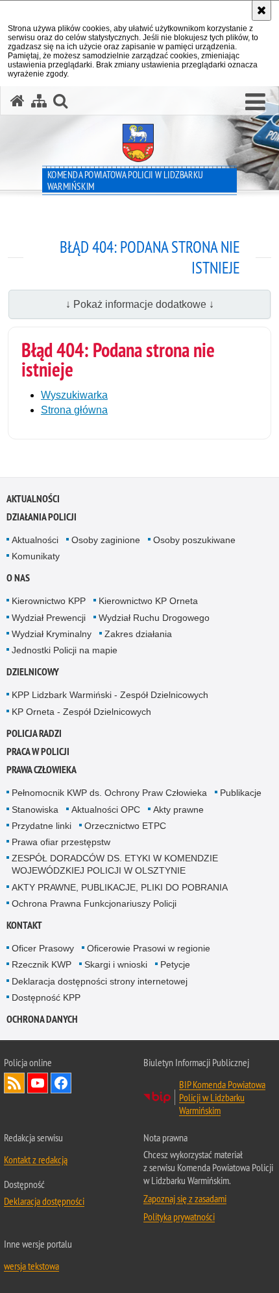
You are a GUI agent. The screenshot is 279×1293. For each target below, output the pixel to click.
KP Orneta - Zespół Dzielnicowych (81, 711)
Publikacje (240, 792)
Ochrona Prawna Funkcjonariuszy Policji (94, 903)
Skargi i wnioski (115, 964)
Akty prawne (178, 809)
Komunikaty (36, 556)
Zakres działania (138, 634)
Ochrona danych (42, 1019)
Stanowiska (35, 809)
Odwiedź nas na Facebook (61, 1083)
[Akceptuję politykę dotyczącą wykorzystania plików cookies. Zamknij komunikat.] (261, 10)
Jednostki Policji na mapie (64, 650)
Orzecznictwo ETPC (125, 826)
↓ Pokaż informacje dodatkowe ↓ (140, 304)
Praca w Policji (37, 751)
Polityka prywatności (179, 1216)
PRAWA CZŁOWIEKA (41, 769)
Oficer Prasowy (43, 948)
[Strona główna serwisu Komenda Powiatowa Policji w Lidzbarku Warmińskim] (17, 101)
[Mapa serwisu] (39, 101)
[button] (255, 102)
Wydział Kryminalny (51, 634)
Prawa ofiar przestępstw (61, 842)
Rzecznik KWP (41, 964)
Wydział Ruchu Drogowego (154, 617)
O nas (18, 578)
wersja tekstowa (31, 1265)
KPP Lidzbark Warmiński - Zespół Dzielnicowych (110, 695)
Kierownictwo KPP (49, 601)
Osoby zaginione (105, 540)
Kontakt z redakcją (35, 1159)
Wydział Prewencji (49, 617)
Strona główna (74, 409)
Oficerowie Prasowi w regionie (148, 948)
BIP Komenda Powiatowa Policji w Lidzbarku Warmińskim (222, 1097)
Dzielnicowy (32, 672)
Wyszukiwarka (74, 395)
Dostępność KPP (46, 997)
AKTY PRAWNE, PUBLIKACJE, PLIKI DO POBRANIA (120, 887)
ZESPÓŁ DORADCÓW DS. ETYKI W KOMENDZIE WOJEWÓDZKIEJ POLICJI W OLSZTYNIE (115, 864)
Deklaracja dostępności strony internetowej (100, 981)
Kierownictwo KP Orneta (148, 601)
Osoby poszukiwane (194, 540)
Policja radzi (34, 733)
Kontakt (24, 925)
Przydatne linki (41, 826)
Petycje (175, 964)
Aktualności (33, 499)
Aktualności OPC (105, 809)
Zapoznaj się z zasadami (184, 1198)
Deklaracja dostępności (44, 1200)
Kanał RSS (14, 1083)
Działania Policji (41, 517)
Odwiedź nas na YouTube (37, 1083)
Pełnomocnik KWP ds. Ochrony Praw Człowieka (109, 792)
